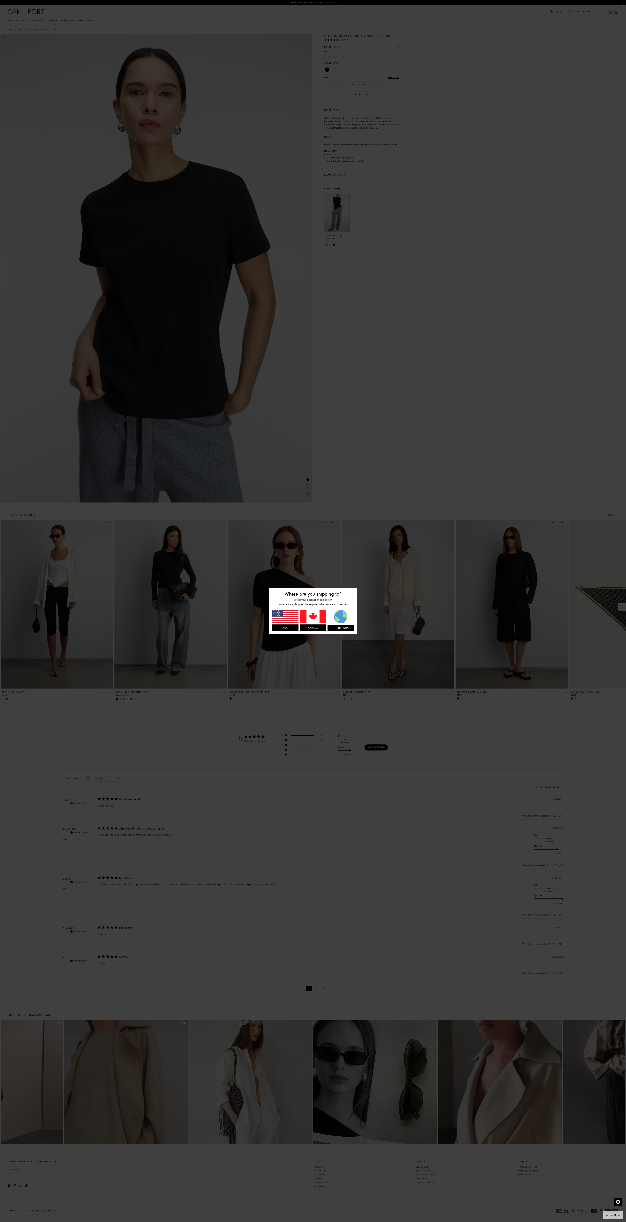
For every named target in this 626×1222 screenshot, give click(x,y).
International (341, 628)
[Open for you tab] (618, 1202)
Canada (313, 628)
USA (285, 628)
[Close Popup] (353, 594)
